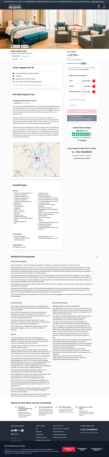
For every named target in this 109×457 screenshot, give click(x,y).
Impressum (39, 431)
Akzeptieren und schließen (68, 449)
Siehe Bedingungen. (98, 1)
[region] (54, 449)
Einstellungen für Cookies (82, 449)
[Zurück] (5, 6)
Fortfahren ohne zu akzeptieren (96, 449)
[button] (54, 257)
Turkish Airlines (40, 425)
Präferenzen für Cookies (43, 440)
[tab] (82, 75)
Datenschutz (40, 434)
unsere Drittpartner (15, 449)
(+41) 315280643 (83, 152)
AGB (37, 428)
